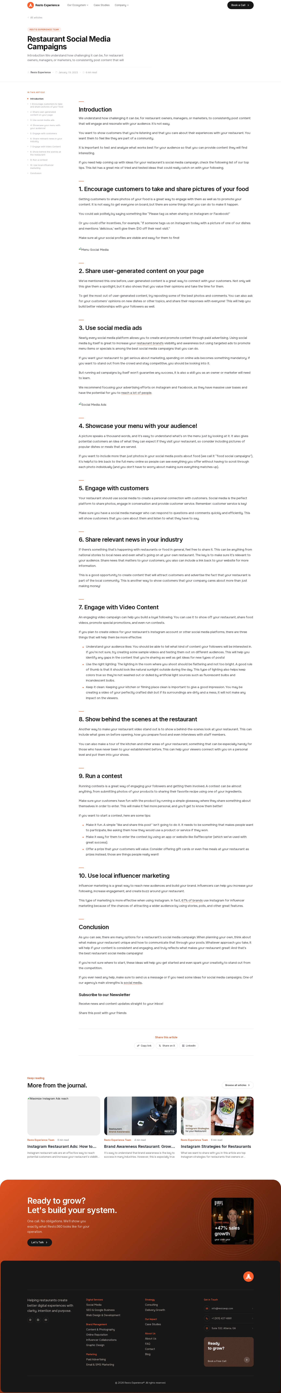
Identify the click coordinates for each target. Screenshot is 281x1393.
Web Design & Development (103, 1315)
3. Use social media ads (42, 120)
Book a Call (238, 5)
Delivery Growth (155, 1310)
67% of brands (192, 900)
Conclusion (35, 173)
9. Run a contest (38, 160)
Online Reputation (97, 1334)
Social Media (93, 1304)
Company (120, 5)
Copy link (146, 1045)
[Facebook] (30, 1320)
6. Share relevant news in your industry (46, 140)
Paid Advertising (96, 1359)
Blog (147, 1354)
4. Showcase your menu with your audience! (45, 127)
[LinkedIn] (38, 1320)
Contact (150, 1349)
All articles (36, 17)
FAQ (147, 1344)
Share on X (168, 1045)
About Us (150, 1338)
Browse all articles (235, 1085)
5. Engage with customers (43, 133)
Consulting (151, 1304)
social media (133, 983)
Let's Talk (37, 1242)
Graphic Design (95, 1345)
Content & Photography (100, 1329)
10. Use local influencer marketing (42, 166)
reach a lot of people (136, 393)
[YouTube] (46, 1320)
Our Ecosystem (76, 5)
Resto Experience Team (44, 29)
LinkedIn (191, 1045)
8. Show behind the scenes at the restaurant (45, 153)
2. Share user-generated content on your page (43, 113)
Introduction (36, 98)
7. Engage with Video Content (45, 146)
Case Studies (102, 5)
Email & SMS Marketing (100, 1364)
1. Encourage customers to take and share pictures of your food (46, 105)
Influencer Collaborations (101, 1340)
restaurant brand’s (150, 343)
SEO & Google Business (100, 1310)
